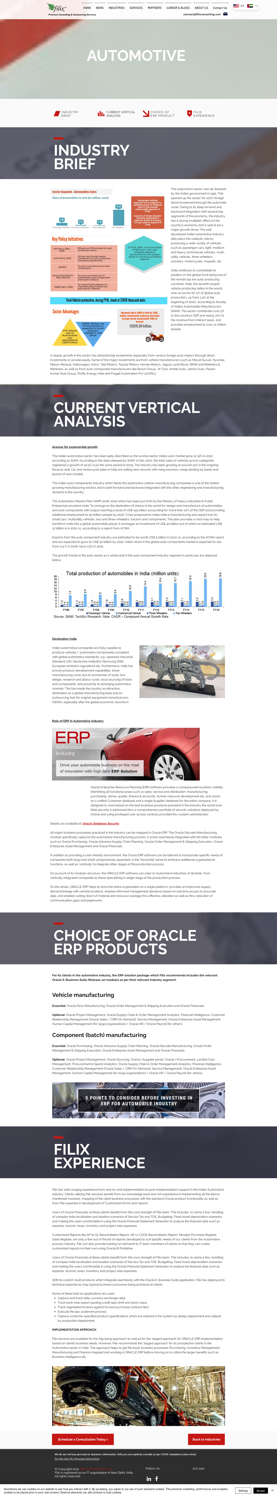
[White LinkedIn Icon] (149, 1479)
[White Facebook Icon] (156, 1479)
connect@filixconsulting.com (202, 14)
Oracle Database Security (101, 823)
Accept (261, 1490)
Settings (243, 1490)
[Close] (272, 1490)
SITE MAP (199, 1468)
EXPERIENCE (204, 116)
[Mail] (225, 13)
